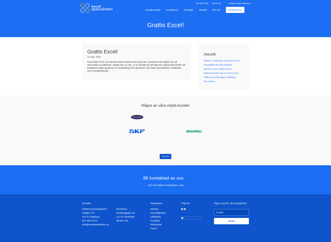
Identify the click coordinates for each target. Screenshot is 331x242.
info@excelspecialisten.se (240, 3)
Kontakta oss (235, 10)
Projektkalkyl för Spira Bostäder (218, 65)
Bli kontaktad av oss (164, 177)
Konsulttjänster (158, 213)
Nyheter (154, 209)
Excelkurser (172, 10)
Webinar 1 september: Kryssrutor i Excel (222, 61)
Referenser (156, 224)
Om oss (216, 10)
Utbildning (155, 216)
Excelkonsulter (153, 10)
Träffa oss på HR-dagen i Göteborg (220, 77)
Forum (153, 228)
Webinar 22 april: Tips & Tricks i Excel (221, 73)
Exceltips (188, 10)
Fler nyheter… (210, 81)
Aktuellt (203, 10)
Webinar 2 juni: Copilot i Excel (217, 69)
